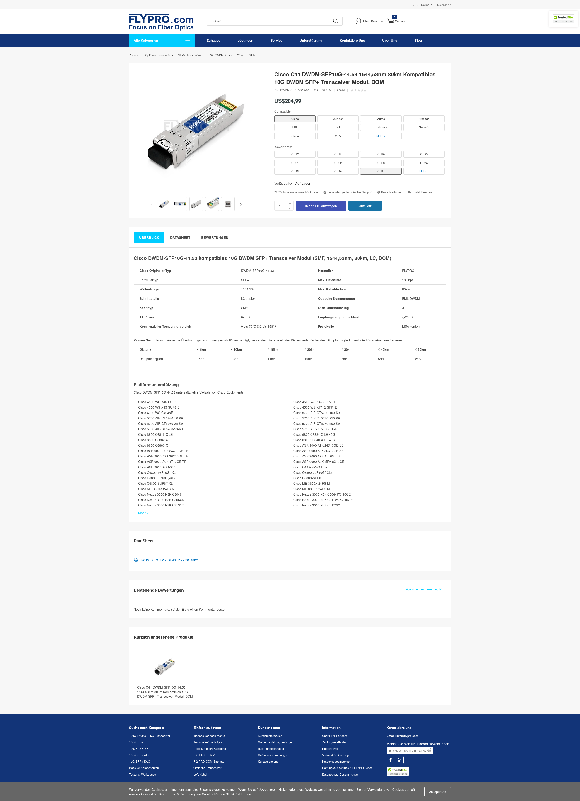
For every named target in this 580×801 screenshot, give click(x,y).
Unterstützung (311, 40)
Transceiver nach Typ (207, 742)
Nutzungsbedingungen (336, 761)
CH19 (381, 154)
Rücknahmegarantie (271, 748)
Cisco (295, 118)
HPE (295, 127)
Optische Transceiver (207, 768)
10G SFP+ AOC (139, 755)
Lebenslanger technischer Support (350, 192)
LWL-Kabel (200, 774)
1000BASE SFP (139, 748)
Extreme (381, 127)
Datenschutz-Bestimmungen (340, 774)
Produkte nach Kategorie (209, 748)
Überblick (149, 237)
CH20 (424, 154)
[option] (164, 204)
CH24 (424, 163)
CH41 (381, 171)
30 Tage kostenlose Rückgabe (298, 192)
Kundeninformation (270, 735)
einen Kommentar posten (208, 609)
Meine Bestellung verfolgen (275, 742)
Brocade (423, 118)
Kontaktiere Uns (352, 40)
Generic (424, 127)
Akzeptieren (437, 791)
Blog (418, 40)
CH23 (381, 163)
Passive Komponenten (144, 768)
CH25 (295, 171)
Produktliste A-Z (204, 755)
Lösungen (245, 40)
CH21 (295, 163)
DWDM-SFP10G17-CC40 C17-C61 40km (168, 560)
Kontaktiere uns (422, 192)
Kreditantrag (330, 748)
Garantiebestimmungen (273, 755)
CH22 (338, 163)
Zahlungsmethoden (334, 742)
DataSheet (180, 237)
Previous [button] (152, 204)
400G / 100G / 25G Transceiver (149, 735)
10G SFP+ (136, 742)
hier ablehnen (241, 794)
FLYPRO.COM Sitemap (208, 761)
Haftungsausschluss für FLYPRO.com (347, 768)
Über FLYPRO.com (334, 735)
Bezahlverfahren (391, 192)
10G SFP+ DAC (139, 761)
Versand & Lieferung (335, 755)
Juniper (338, 118)
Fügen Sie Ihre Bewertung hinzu (425, 589)
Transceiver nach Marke (209, 735)
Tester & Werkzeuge (142, 774)
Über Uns (389, 40)
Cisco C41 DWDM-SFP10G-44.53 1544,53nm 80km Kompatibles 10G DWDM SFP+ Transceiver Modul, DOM (165, 692)
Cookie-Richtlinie (153, 794)
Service (276, 40)
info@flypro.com (407, 735)
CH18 (338, 154)
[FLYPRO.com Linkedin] (400, 760)
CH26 (338, 171)
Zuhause (213, 40)
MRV (338, 136)
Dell (338, 127)
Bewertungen (214, 237)
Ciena (295, 136)
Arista (381, 118)
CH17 (295, 154)
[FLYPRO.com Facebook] (390, 760)
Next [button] (240, 204)
